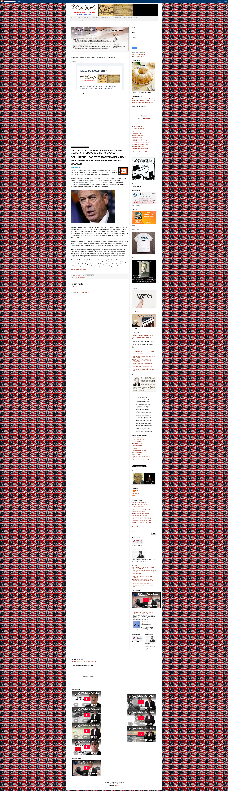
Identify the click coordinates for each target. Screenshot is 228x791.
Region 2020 (85, 17)
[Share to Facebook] (91, 275)
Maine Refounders (137, 454)
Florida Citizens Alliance (139, 438)
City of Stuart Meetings (138, 56)
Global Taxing (136, 150)
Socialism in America (138, 506)
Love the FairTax (117, 17)
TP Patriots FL (136, 447)
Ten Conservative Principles (130, 17)
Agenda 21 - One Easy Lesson (140, 144)
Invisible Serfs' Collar (138, 135)
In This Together (137, 131)
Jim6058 (137, 493)
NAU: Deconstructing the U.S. (140, 511)
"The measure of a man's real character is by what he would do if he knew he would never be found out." (143, 100)
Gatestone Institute (137, 133)
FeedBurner (147, 118)
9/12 (79, 17)
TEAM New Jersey (137, 441)
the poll (92, 182)
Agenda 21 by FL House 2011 (140, 148)
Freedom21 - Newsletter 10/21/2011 (142, 519)
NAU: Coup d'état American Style (141, 513)
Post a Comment (77, 287)
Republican (82, 277)
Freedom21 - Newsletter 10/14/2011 (142, 520)
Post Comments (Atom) (83, 292)
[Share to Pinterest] (93, 275)
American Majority (137, 445)
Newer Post (74, 290)
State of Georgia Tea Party (139, 450)
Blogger (117, 785)
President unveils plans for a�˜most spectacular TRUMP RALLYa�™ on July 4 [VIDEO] (143, 369)
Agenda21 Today (137, 443)
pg (135, 495)
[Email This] (86, 275)
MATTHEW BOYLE (76, 167)
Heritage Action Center (138, 139)
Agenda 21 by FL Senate (139, 146)
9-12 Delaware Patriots (139, 452)
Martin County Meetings (139, 54)
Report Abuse (136, 527)
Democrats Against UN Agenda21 (141, 459)
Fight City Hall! (119, 20)
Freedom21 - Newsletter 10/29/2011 (142, 517)
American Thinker (137, 137)
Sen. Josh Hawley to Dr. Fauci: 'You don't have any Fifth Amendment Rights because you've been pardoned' (144, 356)
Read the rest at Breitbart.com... (79, 269)
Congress (77, 277)
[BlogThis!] (88, 275)
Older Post (125, 290)
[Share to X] (90, 275)
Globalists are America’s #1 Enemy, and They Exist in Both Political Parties (142, 337)
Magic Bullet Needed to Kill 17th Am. (142, 509)
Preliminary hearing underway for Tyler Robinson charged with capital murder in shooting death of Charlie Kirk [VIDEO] (143, 365)
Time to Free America (138, 128)
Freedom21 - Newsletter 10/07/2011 (142, 522)
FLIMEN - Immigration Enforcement (141, 456)
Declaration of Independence (140, 504)
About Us (73, 17)
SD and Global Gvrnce (108, 20)
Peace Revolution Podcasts (140, 502)
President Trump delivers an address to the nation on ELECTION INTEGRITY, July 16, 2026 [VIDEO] (143, 361)
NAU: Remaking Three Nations (140, 141)
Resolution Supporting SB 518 (140, 151)
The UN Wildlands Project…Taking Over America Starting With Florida (144, 613)
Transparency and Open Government (142, 142)
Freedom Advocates (138, 458)
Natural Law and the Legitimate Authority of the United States (85, 20)
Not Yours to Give (95, 17)
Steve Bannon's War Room (139, 126)
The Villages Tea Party (138, 439)
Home (99, 290)
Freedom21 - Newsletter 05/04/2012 (142, 508)
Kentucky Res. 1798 (106, 17)
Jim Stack (137, 491)
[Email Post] (83, 275)
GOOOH (135, 448)
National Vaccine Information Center (142, 130)
